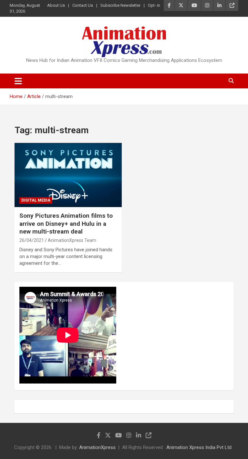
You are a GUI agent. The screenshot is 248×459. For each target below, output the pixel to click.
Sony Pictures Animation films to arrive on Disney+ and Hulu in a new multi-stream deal (66, 223)
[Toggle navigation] (18, 81)
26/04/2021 (31, 240)
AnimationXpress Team (72, 240)
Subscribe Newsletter (120, 5)
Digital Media (35, 200)
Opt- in (154, 5)
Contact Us (82, 5)
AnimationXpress (97, 447)
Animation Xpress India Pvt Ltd (199, 447)
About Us (56, 5)
